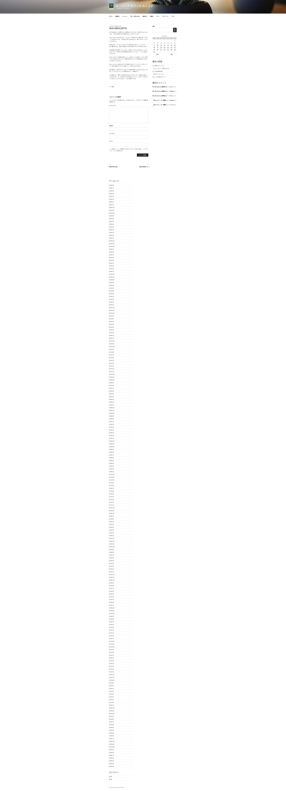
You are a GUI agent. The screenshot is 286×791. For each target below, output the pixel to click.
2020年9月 (111, 382)
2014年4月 (111, 596)
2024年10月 (112, 246)
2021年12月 (112, 341)
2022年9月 (111, 316)
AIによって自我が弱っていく (159, 76)
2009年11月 (111, 744)
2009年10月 (112, 747)
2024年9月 (111, 249)
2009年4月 (111, 763)
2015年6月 (111, 557)
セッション (125, 16)
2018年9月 (111, 449)
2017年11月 (111, 477)
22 (174, 47)
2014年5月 (111, 594)
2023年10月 (112, 279)
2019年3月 (111, 432)
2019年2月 (111, 435)
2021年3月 (111, 366)
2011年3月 (111, 699)
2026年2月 (111, 202)
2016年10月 (112, 513)
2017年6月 (111, 491)
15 (174, 45)
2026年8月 (111, 185)
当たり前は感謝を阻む (157, 71)
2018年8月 (111, 452)
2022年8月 (111, 318)
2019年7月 (111, 421)
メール (111, 133)
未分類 (112, 86)
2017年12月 (112, 474)
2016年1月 (111, 538)
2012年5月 (111, 660)
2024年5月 (111, 260)
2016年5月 (111, 527)
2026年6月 (111, 190)
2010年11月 (111, 710)
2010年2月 (111, 735)
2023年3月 (111, 299)
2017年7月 (111, 488)
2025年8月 (111, 218)
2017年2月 (111, 502)
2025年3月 (111, 232)
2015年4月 (111, 563)
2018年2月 (111, 469)
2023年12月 (112, 274)
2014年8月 (111, 585)
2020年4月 (111, 396)
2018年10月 (112, 446)
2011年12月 (111, 674)
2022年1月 (111, 338)
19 (164, 47)
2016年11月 (111, 510)
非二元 (110, 16)
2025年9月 (111, 215)
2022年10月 (112, 313)
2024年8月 (111, 252)
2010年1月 (111, 738)
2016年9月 (111, 516)
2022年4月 (111, 329)
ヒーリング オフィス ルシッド (134, 5)
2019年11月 (111, 410)
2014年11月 (111, 577)
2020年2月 (111, 402)
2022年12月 (112, 307)
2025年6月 (111, 224)
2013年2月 (111, 635)
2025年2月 (111, 235)
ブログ (172, 16)
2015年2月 (111, 569)
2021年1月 (111, 371)
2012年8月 (111, 652)
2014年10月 (112, 580)
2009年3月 (111, 766)
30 (154, 51)
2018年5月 (111, 460)
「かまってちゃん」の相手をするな (160, 68)
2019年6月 (111, 424)
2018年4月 (111, 463)
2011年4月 (111, 697)
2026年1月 (111, 204)
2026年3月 (111, 199)
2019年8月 (111, 418)
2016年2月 (111, 535)
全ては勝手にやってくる (158, 65)
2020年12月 (112, 374)
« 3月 (157, 54)
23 (154, 49)
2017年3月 (111, 499)
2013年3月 (111, 633)
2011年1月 (111, 705)
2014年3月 (111, 599)
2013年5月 (111, 627)
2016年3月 (111, 532)
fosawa (120, 26)
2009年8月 (111, 752)
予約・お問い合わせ (135, 16)
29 (174, 49)
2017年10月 (112, 480)
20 (168, 47)
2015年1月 (111, 571)
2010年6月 (111, 724)
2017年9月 (111, 482)
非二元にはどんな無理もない (160, 86)
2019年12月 (112, 407)
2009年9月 (111, 749)
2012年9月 (111, 649)
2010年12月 (112, 708)
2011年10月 (111, 680)
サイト (111, 141)
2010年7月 (111, 722)
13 (168, 45)
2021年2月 (111, 368)
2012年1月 (111, 671)
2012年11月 (111, 644)
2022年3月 (111, 332)
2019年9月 (111, 416)
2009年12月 (112, 741)
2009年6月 (111, 758)
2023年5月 (111, 293)
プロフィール (165, 16)
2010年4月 (111, 730)
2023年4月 (111, 296)
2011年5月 (111, 694)
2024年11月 (111, 243)
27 (168, 49)
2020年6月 (111, 391)
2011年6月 (111, 691)
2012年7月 (111, 655)
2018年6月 (111, 457)
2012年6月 (111, 658)
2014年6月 (111, 591)
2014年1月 (111, 605)
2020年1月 (111, 405)
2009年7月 (111, 755)
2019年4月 (111, 430)
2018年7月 (111, 455)
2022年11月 (111, 310)
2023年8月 (111, 285)
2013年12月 (112, 608)
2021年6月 (111, 357)
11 (161, 45)
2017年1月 (111, 505)
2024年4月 (111, 263)
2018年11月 (111, 443)
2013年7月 (111, 621)
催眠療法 (117, 16)
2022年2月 (111, 335)
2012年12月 (112, 641)
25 (161, 49)
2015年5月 (111, 560)
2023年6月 (111, 291)
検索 (153, 26)
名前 (111, 125)
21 (171, 47)
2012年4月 (111, 663)
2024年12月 (112, 241)
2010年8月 (111, 719)
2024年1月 (111, 271)
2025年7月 (111, 221)
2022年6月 (111, 324)
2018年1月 (111, 471)
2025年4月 (111, 229)
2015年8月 (111, 552)
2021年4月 (111, 363)
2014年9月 (111, 583)
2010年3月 (111, 733)
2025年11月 (111, 210)
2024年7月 (111, 254)
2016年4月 (111, 530)
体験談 (151, 16)
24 (157, 49)
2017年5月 (111, 494)
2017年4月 (111, 496)
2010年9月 (111, 716)
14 (171, 45)
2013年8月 (111, 619)
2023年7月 (111, 288)
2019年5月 (111, 427)
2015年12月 (112, 541)
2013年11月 (111, 610)
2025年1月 (111, 238)
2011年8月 (111, 685)
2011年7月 (111, 688)
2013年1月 (111, 638)
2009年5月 (111, 760)
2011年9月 (111, 683)
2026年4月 (111, 196)
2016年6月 (111, 524)
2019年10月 (112, 413)
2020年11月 (111, 377)
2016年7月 (111, 521)
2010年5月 (111, 727)
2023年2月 (111, 302)
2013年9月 (111, 616)
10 (157, 45)
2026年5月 (111, 193)
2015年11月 (111, 544)
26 (164, 49)
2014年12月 (112, 574)
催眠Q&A (145, 16)
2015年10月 (112, 546)
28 (171, 49)
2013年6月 (111, 624)
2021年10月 (112, 346)
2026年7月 (111, 188)
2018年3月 (111, 466)
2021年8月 (111, 352)
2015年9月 (111, 549)
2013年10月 (112, 613)
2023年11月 (111, 277)
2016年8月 (111, 519)
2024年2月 (111, 268)
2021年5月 (111, 360)
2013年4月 (111, 630)
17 (157, 47)
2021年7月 (111, 355)
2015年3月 (111, 566)
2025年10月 (112, 213)
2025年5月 (111, 227)
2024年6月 (111, 257)
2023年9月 (111, 282)
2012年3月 (111, 666)
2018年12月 (112, 441)
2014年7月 (111, 588)
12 (164, 45)
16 (154, 47)
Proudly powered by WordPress (116, 787)
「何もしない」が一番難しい (160, 100)
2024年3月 (111, 266)
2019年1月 (111, 438)
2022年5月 (111, 327)
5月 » (172, 54)
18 (161, 47)
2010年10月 (112, 713)
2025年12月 (112, 207)
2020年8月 (111, 385)
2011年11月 (111, 677)
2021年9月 (111, 349)
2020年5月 (111, 393)
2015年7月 (111, 555)
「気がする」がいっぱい (158, 74)
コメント (112, 105)
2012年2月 (111, 669)
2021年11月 (111, 343)
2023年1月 (111, 304)
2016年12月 (112, 507)
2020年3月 (111, 399)
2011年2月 (111, 702)
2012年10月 (112, 646)
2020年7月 (111, 388)
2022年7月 (111, 321)
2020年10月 (112, 380)
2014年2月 (111, 602)
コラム (157, 16)
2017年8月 (111, 485)
